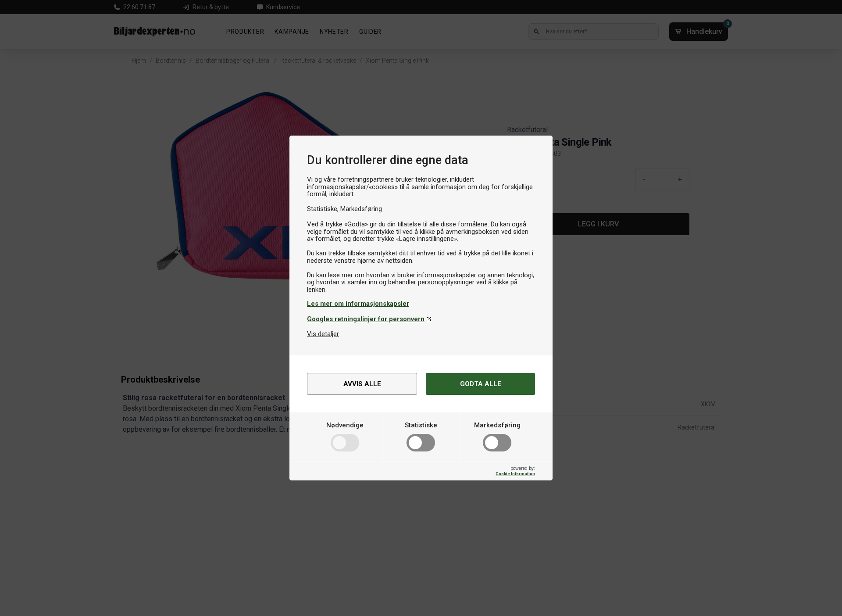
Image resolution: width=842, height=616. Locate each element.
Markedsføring (497, 425)
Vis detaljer (323, 334)
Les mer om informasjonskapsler (358, 304)
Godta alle (480, 384)
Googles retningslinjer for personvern (366, 319)
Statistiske (421, 425)
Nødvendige (345, 425)
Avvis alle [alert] (362, 384)
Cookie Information (515, 473)
